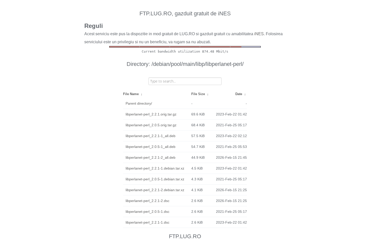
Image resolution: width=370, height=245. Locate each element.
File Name (131, 94)
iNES (259, 34)
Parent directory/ (139, 103)
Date (238, 94)
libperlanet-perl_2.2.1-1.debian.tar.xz (155, 168)
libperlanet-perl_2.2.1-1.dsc (147, 222)
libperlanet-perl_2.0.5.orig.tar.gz (151, 125)
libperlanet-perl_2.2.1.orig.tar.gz (151, 114)
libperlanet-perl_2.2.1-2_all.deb (150, 157)
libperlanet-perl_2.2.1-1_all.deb (150, 136)
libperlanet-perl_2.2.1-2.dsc (147, 201)
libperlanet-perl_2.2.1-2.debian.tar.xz (155, 190)
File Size (198, 94)
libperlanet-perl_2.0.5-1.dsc (147, 212)
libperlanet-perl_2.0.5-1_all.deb (150, 147)
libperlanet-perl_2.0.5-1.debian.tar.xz (155, 179)
